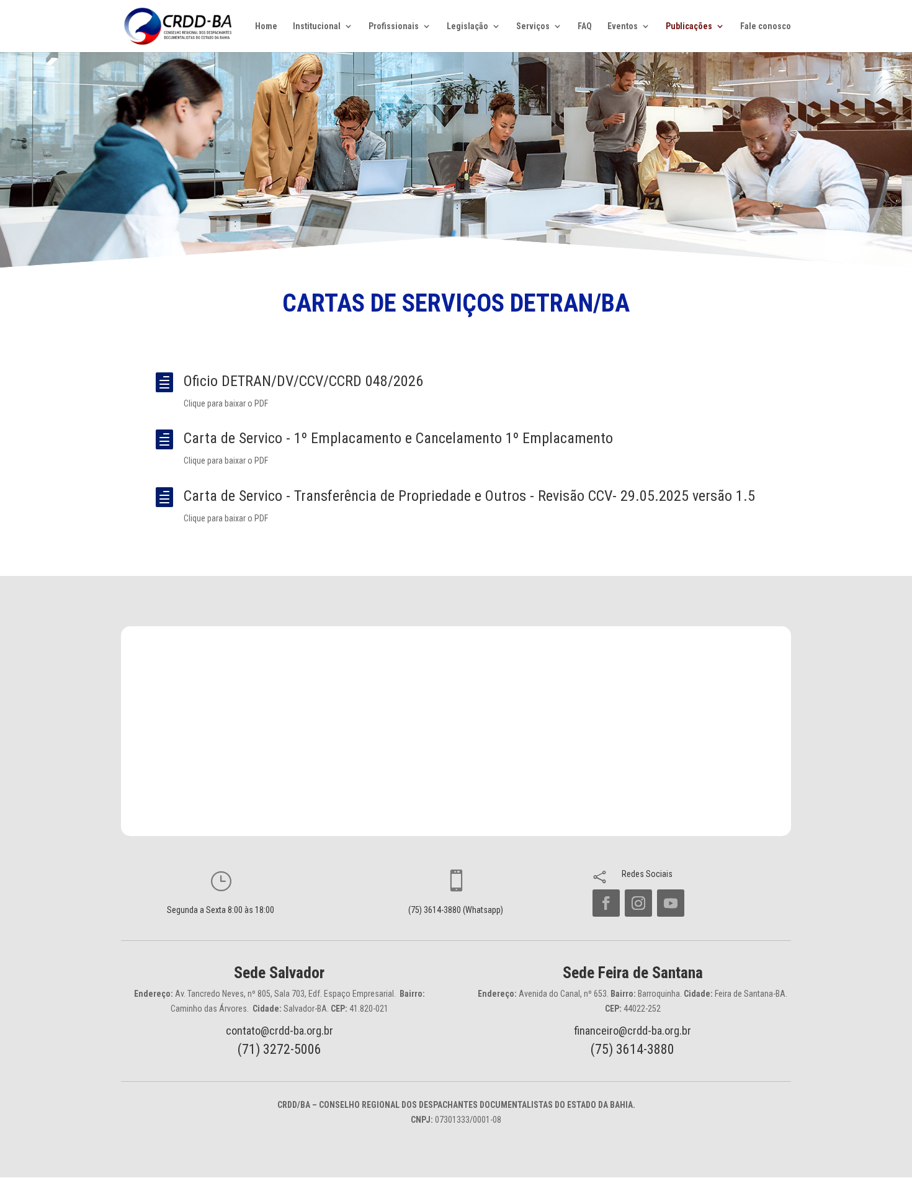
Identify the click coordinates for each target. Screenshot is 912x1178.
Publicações (689, 26)
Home (266, 26)
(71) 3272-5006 (279, 1049)
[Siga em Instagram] (638, 903)
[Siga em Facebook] (606, 903)
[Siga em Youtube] (670, 903)
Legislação (467, 26)
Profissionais (394, 26)
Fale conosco (765, 26)
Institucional (317, 26)
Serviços (533, 26)
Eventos (622, 26)
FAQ (585, 26)
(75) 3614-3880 (632, 1049)
